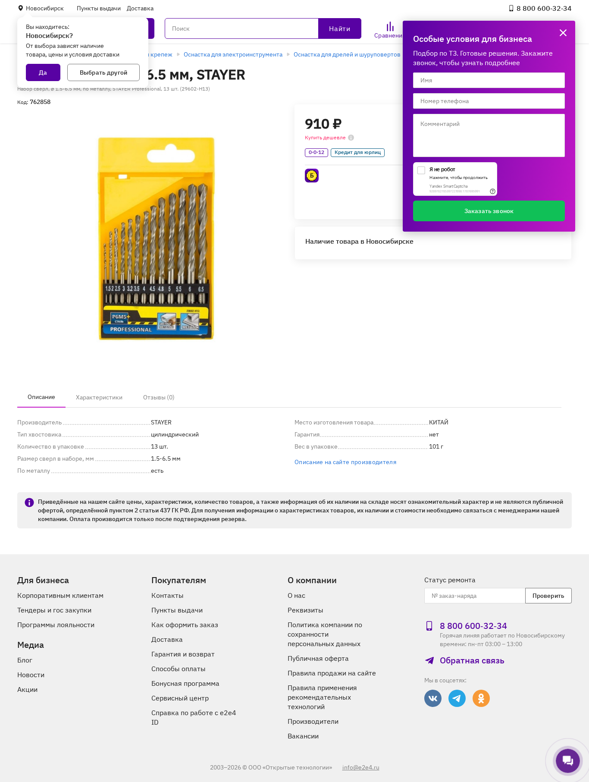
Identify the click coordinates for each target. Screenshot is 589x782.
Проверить (548, 596)
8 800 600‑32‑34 (544, 8)
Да (43, 72)
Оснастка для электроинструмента (233, 54)
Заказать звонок (489, 211)
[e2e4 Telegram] (457, 698)
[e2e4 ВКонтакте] (433, 698)
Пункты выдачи (99, 8)
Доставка (140, 8)
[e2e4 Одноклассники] (481, 698)
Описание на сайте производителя (345, 462)
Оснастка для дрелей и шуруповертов (347, 54)
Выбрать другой (103, 72)
